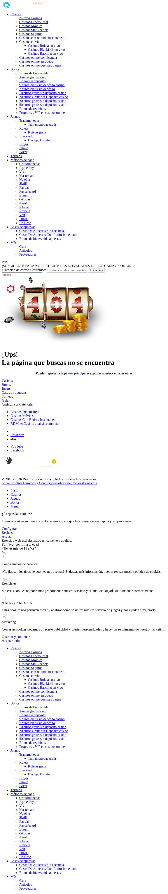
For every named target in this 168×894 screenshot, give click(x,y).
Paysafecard (27, 191)
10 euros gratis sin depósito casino (42, 93)
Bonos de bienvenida (33, 73)
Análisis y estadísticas (17, 602)
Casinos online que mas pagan (40, 65)
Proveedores (27, 254)
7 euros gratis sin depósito (37, 89)
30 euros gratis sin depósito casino (42, 101)
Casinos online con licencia (38, 57)
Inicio (14, 490)
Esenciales (9, 583)
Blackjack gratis (39, 140)
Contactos (90, 483)
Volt (22, 215)
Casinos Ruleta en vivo (44, 45)
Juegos (15, 116)
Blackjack (26, 136)
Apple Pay (26, 168)
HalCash (25, 223)
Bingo (23, 144)
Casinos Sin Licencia (33, 30)
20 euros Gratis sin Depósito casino (43, 97)
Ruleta (23, 128)
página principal (75, 373)
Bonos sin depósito (32, 81)
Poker (23, 152)
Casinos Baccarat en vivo (45, 53)
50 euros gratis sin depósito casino (42, 105)
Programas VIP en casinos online (42, 112)
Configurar (9, 528)
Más (13, 242)
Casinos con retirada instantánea (41, 38)
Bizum (23, 195)
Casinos (15, 14)
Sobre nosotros (12, 483)
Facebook (17, 450)
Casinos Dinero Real (33, 22)
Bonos (14, 69)
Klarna (24, 207)
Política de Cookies (69, 483)
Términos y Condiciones (39, 483)
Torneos (16, 156)
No (4, 552)
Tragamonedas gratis (42, 124)
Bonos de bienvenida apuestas (40, 239)
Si (3, 556)
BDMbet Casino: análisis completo (34, 423)
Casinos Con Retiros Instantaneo (33, 420)
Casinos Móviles (30, 26)
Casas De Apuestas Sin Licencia (41, 231)
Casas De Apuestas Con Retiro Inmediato (48, 235)
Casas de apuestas (22, 227)
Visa (22, 172)
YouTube (16, 446)
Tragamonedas (29, 120)
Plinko (23, 148)
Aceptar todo (11, 641)
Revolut (24, 211)
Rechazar (8, 532)
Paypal (24, 187)
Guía (22, 246)
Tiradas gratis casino (33, 77)
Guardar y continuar (16, 637)
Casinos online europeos (36, 61)
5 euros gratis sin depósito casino (42, 85)
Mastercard (27, 175)
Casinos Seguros (30, 34)
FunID (23, 219)
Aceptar (7, 536)
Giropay (25, 199)
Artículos (25, 250)
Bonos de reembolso (33, 109)
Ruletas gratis (37, 132)
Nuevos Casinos (30, 18)
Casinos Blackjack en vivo (46, 49)
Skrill (23, 183)
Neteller (24, 179)
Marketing (9, 622)
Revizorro (17, 435)
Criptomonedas (29, 164)
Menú (14, 506)
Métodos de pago (22, 160)
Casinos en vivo (30, 42)
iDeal (23, 203)
